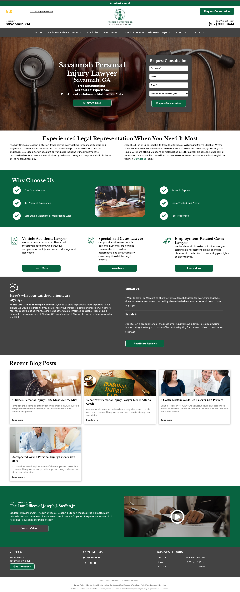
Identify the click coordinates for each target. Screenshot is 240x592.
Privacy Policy (79, 585)
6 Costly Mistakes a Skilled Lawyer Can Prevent (192, 400)
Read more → (19, 420)
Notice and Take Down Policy (134, 585)
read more (215, 301)
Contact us (140, 158)
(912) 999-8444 (221, 24)
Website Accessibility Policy (156, 585)
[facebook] (85, 563)
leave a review (30, 314)
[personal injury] (45, 383)
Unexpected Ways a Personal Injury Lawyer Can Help (43, 459)
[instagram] (90, 563)
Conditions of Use (116, 585)
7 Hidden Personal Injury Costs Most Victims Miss (44, 400)
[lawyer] (194, 383)
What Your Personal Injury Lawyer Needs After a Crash (118, 401)
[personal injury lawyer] (120, 383)
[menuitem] (39, 32)
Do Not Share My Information (98, 585)
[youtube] (95, 563)
